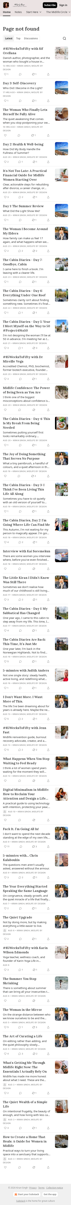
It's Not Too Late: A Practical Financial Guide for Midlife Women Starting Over (25, 175)
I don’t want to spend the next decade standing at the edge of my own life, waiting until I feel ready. (26, 835)
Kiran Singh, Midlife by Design (30, 157)
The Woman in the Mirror (22, 1010)
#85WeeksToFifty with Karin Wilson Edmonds (25, 950)
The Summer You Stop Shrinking (19, 981)
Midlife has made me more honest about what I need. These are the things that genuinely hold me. (24, 1078)
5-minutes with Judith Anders (26, 670)
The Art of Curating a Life (22, 1036)
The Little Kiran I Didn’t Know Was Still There (26, 580)
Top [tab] (18, 38)
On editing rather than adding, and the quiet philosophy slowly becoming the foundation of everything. (25, 1042)
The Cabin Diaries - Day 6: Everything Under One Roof (24, 293)
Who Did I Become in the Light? (23, 88)
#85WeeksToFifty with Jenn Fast (24, 730)
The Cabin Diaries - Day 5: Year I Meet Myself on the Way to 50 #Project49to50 (26, 326)
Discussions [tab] (31, 38)
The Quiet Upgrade (17, 917)
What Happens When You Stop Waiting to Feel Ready (26, 761)
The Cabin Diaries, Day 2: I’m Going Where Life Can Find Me (26, 522)
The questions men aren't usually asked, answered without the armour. (26, 866)
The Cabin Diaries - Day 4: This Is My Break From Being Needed (26, 423)
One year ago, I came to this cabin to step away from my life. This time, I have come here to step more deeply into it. (26, 619)
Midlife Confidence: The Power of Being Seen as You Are (26, 390)
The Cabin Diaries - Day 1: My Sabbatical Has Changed (25, 611)
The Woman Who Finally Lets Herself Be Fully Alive (25, 112)
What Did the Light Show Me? (21, 211)
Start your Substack (28, 1194)
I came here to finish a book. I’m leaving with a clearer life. (23, 271)
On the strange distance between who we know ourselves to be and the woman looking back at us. (26, 1016)
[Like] (5, 135)
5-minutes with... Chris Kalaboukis (20, 858)
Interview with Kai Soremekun (26, 551)
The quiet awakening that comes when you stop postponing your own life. (26, 120)
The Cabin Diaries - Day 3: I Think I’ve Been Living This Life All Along (23, 489)
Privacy (33, 1187)
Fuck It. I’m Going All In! (21, 829)
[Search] (64, 38)
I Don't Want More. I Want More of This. (23, 699)
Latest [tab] (9, 38)
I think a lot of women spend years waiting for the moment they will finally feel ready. (24, 769)
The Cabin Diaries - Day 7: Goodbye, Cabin (22, 262)
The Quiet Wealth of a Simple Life (25, 1104)
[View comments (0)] (20, 74)
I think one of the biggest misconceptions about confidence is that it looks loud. (25, 399)
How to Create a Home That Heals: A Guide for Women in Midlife (25, 1141)
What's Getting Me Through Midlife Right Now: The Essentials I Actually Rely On (25, 1067)
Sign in (63, 5)
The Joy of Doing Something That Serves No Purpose (24, 456)
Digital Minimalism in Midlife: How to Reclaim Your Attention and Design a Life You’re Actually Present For (26, 794)
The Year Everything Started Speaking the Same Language (25, 888)
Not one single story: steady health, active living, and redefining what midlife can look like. (25, 677)
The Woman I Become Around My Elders (25, 231)
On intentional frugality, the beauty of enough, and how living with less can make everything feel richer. (26, 1113)
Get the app (50, 1194)
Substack (20, 1200)
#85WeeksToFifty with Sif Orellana (23, 51)
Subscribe (50, 5)
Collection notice (54, 1187)
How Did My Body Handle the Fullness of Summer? (21, 151)
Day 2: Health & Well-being (23, 144)
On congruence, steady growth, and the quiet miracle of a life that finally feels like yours (25, 897)
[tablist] (21, 38)
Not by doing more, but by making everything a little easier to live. (24, 924)
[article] (35, 61)
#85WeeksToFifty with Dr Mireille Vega (23, 359)
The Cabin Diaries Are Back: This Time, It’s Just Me (24, 642)
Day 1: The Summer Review (23, 206)
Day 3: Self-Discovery (19, 83)
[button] (7, 12)
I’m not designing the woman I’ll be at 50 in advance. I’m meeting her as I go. (26, 337)
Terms (41, 1187)
